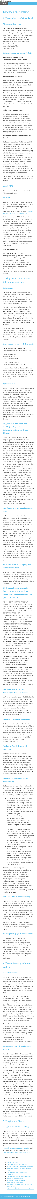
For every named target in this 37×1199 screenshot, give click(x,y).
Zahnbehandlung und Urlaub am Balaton (19, 1176)
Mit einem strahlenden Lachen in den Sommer (20, 1189)
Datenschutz (18, 1196)
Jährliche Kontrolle (12, 1162)
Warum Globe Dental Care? (15, 1178)
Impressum (26, 1196)
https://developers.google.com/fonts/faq (16, 1148)
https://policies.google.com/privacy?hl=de (16, 1152)
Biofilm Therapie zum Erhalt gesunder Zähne (20, 1166)
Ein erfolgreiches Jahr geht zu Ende (17, 1164)
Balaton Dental (9, 1196)
